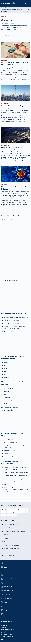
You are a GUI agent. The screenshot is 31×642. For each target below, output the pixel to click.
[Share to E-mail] (2, 35)
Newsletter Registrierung (7, 636)
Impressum (4, 625)
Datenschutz (4, 627)
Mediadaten (4, 632)
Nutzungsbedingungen (6, 634)
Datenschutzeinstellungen (7, 629)
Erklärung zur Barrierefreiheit (8, 631)
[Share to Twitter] (9, 35)
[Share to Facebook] (6, 35)
